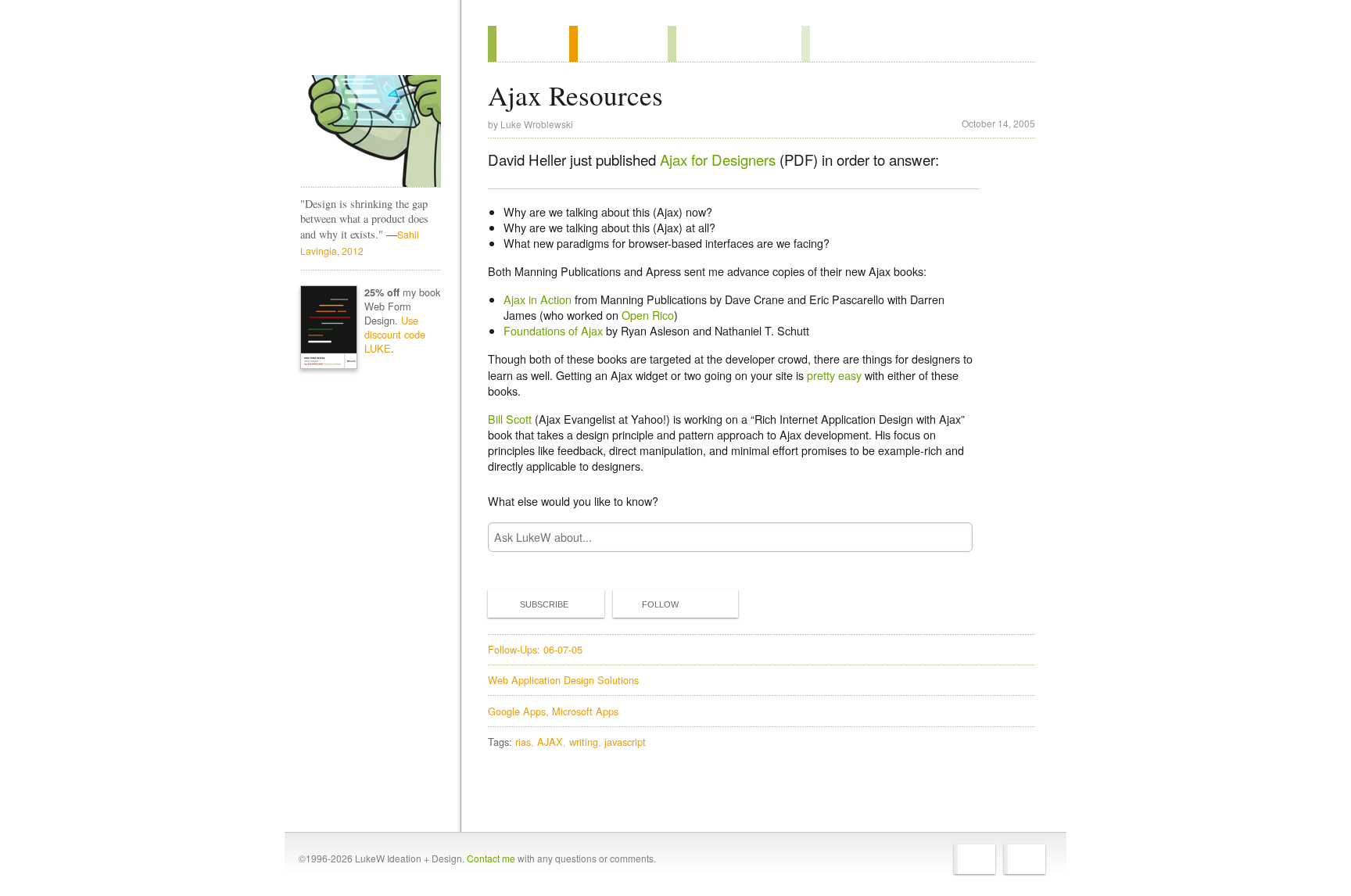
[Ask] (833, 44)
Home (365, 46)
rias (523, 741)
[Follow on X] (974, 859)
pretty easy (834, 375)
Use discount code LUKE (394, 334)
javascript (625, 741)
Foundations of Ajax (553, 330)
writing (583, 741)
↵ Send (950, 536)
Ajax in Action (537, 299)
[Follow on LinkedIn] (1024, 859)
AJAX (550, 741)
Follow (660, 604)
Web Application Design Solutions (563, 679)
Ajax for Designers (718, 159)
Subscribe (544, 604)
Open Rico (648, 314)
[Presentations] (734, 44)
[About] (528, 44)
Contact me (491, 858)
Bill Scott (510, 418)
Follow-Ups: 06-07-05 (535, 649)
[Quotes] (618, 44)
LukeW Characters (370, 131)
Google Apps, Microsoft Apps (553, 711)
